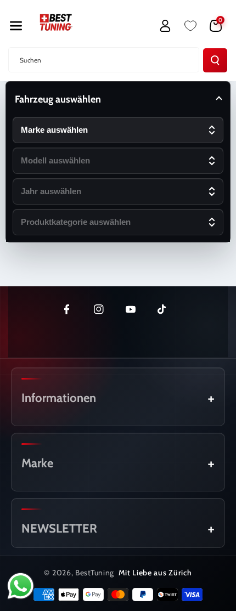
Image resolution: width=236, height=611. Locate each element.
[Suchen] (215, 60)
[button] (16, 26)
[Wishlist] (190, 26)
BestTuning (94, 573)
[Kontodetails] (165, 26)
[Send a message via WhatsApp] (20, 586)
